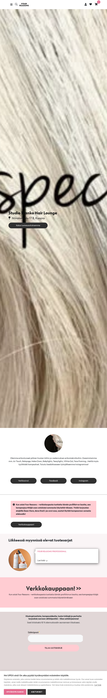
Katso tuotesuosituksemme (28, 225)
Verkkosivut (23, 480)
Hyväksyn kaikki (15, 692)
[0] (96, 4)
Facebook (53, 480)
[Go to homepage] (24, 4)
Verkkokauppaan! (26, 524)
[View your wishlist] (90, 4)
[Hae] (16, 4)
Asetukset (36, 692)
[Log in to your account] (85, 4)
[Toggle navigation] (11, 5)
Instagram (83, 480)
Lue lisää (97, 685)
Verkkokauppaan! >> (53, 588)
